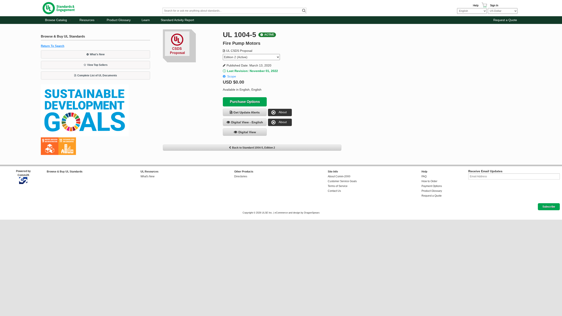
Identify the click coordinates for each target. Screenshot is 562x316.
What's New (97, 54)
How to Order (429, 181)
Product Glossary (119, 20)
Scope (231, 76)
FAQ (424, 176)
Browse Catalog (56, 20)
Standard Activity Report (177, 20)
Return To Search (52, 46)
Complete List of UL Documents (97, 75)
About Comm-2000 (339, 176)
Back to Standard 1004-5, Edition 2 (253, 147)
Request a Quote (505, 20)
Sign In (494, 5)
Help (476, 5)
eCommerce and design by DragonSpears (297, 212)
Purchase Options (245, 102)
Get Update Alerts (246, 112)
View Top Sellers (97, 64)
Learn (146, 20)
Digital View (247, 132)
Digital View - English (247, 122)
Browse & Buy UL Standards (65, 171)
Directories (240, 176)
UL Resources (149, 171)
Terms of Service (338, 186)
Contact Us (334, 190)
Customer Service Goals (342, 181)
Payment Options (432, 186)
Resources (86, 20)
